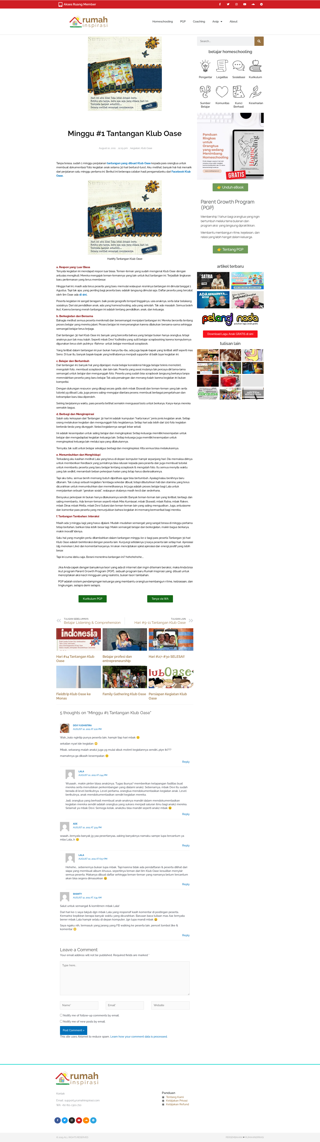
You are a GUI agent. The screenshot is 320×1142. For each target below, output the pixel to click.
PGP (183, 21)
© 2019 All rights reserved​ (72, 1137)
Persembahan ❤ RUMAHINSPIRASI (245, 1137)
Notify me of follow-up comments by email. (91, 1015)
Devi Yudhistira (82, 725)
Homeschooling (162, 21)
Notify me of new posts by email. (84, 1021)
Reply (186, 761)
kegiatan (135, 148)
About (233, 21)
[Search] (259, 41)
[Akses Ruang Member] (60, 4)
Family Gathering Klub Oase (124, 694)
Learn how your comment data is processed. (138, 1036)
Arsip (215, 21)
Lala (81, 771)
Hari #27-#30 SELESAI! (167, 656)
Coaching (199, 21)
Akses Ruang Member (80, 4)
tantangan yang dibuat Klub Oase (129, 163)
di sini (83, 294)
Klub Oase (146, 148)
